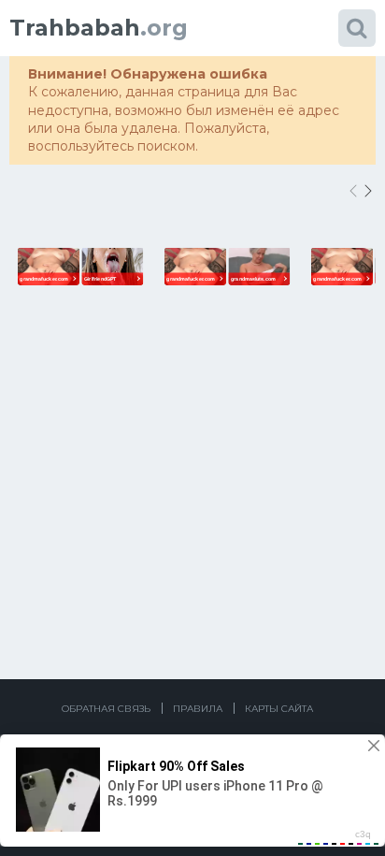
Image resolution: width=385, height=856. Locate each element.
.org (98, 27)
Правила (197, 709)
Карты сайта (279, 709)
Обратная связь (106, 709)
